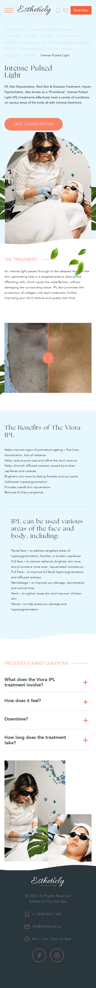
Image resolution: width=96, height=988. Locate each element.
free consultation (33, 126)
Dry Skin (30, 36)
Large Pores (12, 42)
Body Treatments (61, 29)
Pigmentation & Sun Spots (39, 49)
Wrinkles (30, 55)
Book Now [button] (81, 10)
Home (8, 29)
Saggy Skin (12, 55)
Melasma (32, 42)
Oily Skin (10, 49)
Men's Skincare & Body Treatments (67, 42)
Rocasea (68, 49)
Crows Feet (12, 36)
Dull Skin (47, 36)
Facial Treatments (69, 36)
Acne (21, 29)
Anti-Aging (37, 29)
